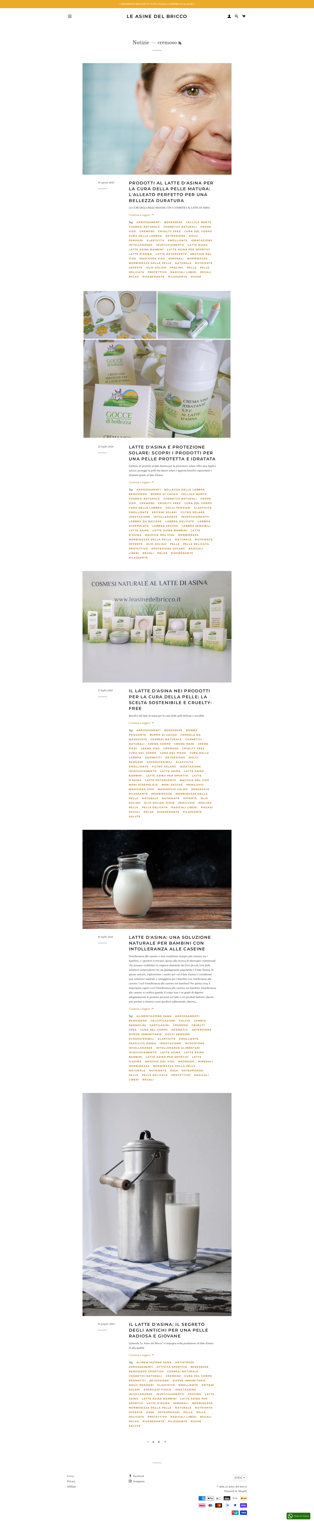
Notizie (140, 43)
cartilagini (160, 1025)
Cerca (70, 1476)
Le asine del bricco (157, 16)
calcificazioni (163, 1020)
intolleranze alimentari (178, 1047)
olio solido (156, 267)
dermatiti (153, 757)
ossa (174, 1070)
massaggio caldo (173, 789)
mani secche (172, 784)
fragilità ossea (142, 1043)
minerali (176, 258)
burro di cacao (164, 494)
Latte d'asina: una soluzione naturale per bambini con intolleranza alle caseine (170, 943)
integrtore (195, 1043)
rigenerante (153, 276)
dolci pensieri (178, 507)
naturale (183, 263)
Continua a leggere (140, 215)
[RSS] (180, 43)
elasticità (156, 240)
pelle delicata (196, 543)
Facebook (138, 1476)
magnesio (186, 1061)
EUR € (238, 1477)
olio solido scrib (159, 802)
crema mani (184, 743)
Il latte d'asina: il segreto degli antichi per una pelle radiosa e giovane (168, 1330)
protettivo (157, 272)
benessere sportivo (146, 1371)
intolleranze (141, 244)
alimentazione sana (154, 1016)
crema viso (150, 748)
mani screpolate (143, 784)
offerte (136, 267)
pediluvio (186, 802)
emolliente (178, 240)
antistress (184, 1362)
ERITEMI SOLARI (164, 512)
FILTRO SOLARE (193, 512)
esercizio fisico (157, 1389)
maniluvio (195, 784)
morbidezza (197, 258)
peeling (177, 267)
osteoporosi (193, 1070)
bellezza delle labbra (184, 489)
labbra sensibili (196, 525)
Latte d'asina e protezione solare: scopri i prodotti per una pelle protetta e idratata (172, 453)
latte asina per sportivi (188, 249)
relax (134, 276)
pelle (192, 267)
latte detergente (171, 253)
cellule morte (199, 222)
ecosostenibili (159, 762)
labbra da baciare (145, 521)
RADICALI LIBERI (183, 272)
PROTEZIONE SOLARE (168, 548)
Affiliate (71, 1486)
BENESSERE (173, 222)
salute (135, 816)
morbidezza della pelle (150, 263)
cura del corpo (198, 231)
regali (206, 272)
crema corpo (159, 743)
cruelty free (169, 231)
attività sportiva (172, 1366)
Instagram (138, 1481)
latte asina (198, 244)
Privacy (71, 1481)
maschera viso (152, 258)
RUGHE (196, 276)
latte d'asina (140, 253)
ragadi (207, 807)
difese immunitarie (145, 1034)
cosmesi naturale (144, 226)
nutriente (204, 263)
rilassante (177, 276)
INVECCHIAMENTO (170, 244)
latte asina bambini (146, 249)
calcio (184, 1020)
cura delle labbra (145, 235)
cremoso (147, 231)
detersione (176, 235)
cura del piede (173, 752)
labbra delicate (179, 521)
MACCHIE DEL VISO (160, 534)
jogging (195, 1394)
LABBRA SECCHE (165, 525)
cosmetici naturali (180, 226)
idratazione (202, 240)
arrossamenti (148, 222)
